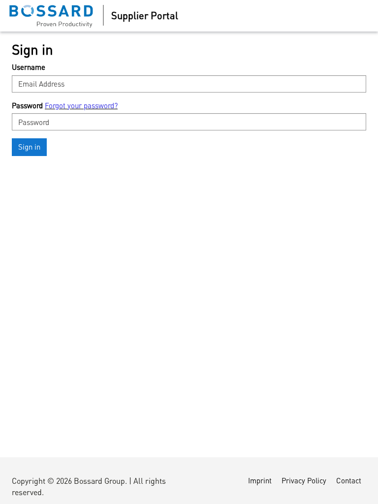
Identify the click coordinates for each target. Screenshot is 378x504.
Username (28, 67)
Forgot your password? (81, 105)
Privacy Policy (304, 480)
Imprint (260, 480)
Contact (348, 480)
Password (27, 105)
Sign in (29, 147)
